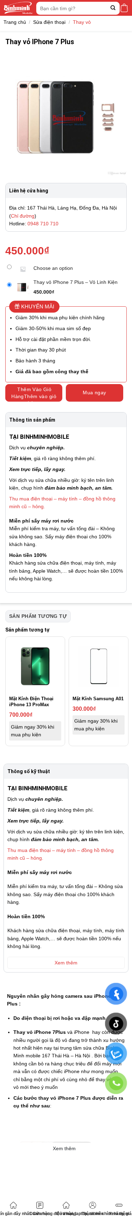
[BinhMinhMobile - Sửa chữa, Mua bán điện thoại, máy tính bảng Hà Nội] (18, 8)
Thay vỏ (82, 22)
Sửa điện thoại (49, 22)
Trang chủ (15, 22)
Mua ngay (94, 392)
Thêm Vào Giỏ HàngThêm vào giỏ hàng (33, 394)
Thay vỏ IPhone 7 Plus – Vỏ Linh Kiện (75, 282)
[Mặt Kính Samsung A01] (98, 666)
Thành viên (92, 1213)
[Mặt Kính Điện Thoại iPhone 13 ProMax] (35, 666)
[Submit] (113, 8)
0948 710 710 (42, 223)
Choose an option (53, 268)
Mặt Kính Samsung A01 (98, 698)
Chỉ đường (22, 216)
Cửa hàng (66, 1213)
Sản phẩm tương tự (38, 616)
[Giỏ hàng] (124, 8)
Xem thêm (119, 1213)
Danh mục (40, 1213)
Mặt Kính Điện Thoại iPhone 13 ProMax (31, 701)
